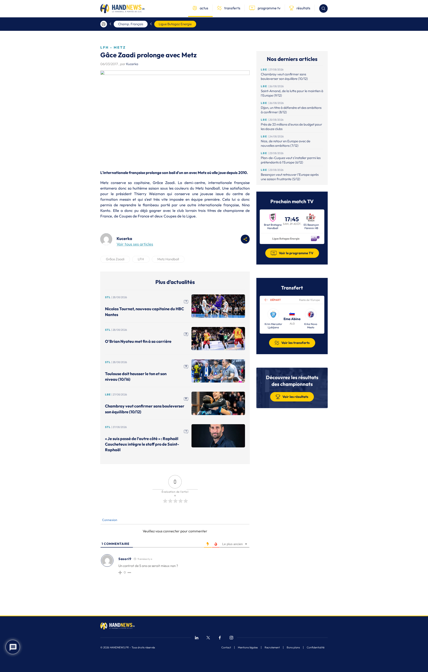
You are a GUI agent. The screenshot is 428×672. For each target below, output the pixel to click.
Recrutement (272, 647)
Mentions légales (248, 647)
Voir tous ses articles (135, 244)
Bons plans (293, 647)
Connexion (109, 520)
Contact (226, 647)
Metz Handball (168, 259)
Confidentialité (315, 647)
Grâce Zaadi (115, 259)
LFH (141, 259)
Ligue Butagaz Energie (175, 24)
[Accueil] (103, 24)
